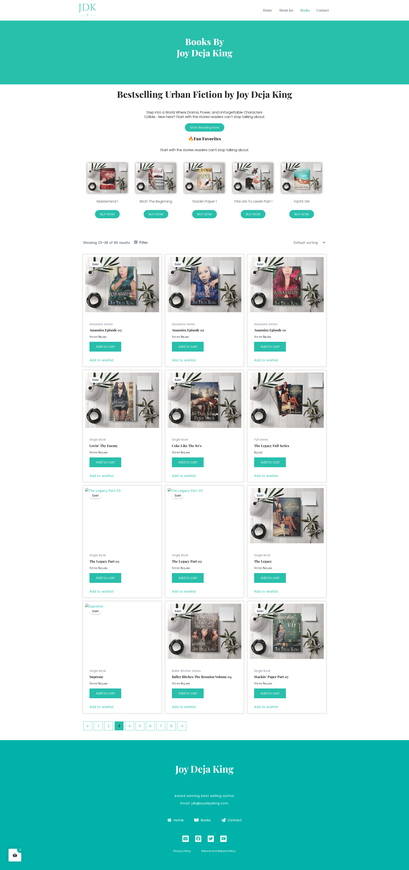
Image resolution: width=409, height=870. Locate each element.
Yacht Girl (302, 201)
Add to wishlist (101, 360)
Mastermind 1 (107, 201)
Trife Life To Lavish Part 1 (253, 201)
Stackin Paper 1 (204, 201)
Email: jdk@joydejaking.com (204, 803)
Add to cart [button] (105, 346)
